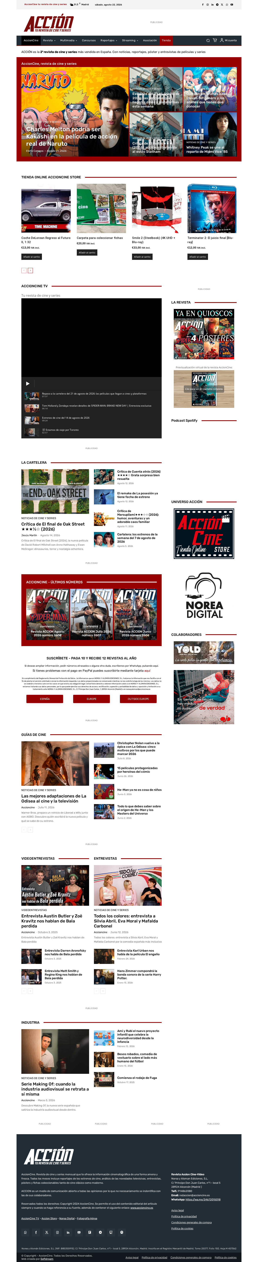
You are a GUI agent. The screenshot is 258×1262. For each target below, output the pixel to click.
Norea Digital (67, 1218)
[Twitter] (47, 1232)
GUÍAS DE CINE (33, 735)
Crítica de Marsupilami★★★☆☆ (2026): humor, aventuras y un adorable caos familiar (138, 516)
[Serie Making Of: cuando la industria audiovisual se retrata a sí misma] (55, 1051)
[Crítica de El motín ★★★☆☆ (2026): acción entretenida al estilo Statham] (156, 134)
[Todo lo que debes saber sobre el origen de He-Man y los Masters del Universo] (104, 811)
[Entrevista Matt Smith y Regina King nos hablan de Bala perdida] (31, 976)
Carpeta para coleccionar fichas (100, 238)
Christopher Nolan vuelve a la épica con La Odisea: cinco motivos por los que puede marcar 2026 (138, 748)
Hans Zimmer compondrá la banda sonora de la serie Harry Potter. (139, 974)
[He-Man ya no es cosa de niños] (104, 791)
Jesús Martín (29, 535)
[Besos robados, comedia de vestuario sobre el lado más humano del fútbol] (104, 1059)
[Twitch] (111, 1232)
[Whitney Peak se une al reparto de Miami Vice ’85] (210, 134)
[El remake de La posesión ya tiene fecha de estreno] (104, 497)
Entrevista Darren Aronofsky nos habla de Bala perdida (65, 952)
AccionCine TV (30, 1218)
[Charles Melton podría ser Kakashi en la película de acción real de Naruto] (75, 112)
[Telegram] (217, 4)
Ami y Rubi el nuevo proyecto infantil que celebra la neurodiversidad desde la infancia (138, 1036)
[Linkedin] (212, 4)
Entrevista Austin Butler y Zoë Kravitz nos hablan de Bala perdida (51, 920)
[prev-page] (23, 270)
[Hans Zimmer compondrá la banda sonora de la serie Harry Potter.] (104, 976)
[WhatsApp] (227, 4)
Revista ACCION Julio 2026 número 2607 (91, 633)
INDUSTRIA (30, 1022)
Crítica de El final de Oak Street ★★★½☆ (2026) (53, 527)
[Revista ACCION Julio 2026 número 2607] (91, 614)
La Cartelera (34, 463)
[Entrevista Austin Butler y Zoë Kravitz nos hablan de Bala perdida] (55, 885)
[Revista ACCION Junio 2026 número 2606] (135, 614)
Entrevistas (105, 858)
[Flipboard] (90, 1232)
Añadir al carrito (31, 256)
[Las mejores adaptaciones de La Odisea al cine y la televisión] (55, 763)
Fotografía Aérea (87, 1218)
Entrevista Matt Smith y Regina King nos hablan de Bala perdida (63, 974)
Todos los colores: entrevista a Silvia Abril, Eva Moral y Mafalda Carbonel (126, 920)
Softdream (47, 1258)
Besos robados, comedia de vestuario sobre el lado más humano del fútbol (137, 1057)
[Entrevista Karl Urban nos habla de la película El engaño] (104, 956)
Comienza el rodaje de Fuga (137, 1078)
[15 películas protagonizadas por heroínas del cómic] (104, 771)
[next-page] (30, 270)
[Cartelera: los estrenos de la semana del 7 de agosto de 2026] (104, 539)
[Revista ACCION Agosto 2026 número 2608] (47, 614)
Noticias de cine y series (43, 122)
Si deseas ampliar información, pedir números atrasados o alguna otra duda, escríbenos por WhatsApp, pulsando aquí (91, 665)
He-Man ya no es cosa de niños (139, 790)
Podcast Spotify (184, 420)
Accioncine (28, 807)
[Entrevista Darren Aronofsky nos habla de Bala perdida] (31, 956)
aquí (147, 670)
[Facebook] (202, 4)
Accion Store (49, 1218)
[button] (208, 40)
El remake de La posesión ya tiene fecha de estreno (137, 495)
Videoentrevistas (38, 858)
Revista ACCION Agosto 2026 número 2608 (47, 633)
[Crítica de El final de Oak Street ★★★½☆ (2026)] (55, 491)
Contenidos (47, 627)
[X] (222, 4)
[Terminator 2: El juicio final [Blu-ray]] (212, 208)
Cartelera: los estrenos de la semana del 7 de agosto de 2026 (137, 538)
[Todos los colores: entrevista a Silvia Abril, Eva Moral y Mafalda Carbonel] (128, 885)
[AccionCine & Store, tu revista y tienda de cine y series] (48, 22)
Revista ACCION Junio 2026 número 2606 (135, 633)
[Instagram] (207, 4)
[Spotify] (122, 1232)
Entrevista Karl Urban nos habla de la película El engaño (138, 952)
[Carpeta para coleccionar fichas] (101, 208)
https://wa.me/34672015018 (203, 1199)
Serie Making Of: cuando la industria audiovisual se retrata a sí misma (55, 1089)
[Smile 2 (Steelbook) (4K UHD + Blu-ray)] (156, 208)
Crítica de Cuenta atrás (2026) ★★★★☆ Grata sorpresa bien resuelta (138, 475)
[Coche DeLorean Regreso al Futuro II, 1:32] (46, 208)
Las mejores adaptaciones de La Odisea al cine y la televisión (53, 798)
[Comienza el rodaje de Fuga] (104, 1079)
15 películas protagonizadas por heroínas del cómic (137, 770)
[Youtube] (231, 4)
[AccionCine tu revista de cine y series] (129, 1155)
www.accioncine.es (141, 1207)
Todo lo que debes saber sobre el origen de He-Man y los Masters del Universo (139, 809)
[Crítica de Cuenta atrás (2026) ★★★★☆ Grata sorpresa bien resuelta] (104, 476)
